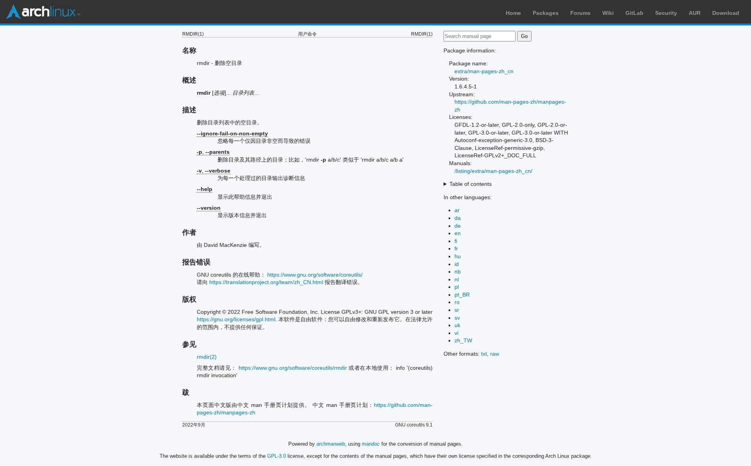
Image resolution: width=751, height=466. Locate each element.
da (458, 218)
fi (456, 241)
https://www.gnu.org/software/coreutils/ (315, 275)
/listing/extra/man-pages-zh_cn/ (493, 171)
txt (484, 354)
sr (457, 310)
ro (457, 302)
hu (458, 256)
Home (513, 13)
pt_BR (462, 294)
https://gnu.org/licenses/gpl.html (236, 319)
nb (458, 271)
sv (457, 318)
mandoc (371, 444)
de (458, 226)
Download (725, 13)
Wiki (608, 13)
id (457, 264)
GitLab (634, 13)
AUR (695, 13)
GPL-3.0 (276, 456)
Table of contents (470, 184)
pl (457, 287)
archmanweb (330, 444)
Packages (546, 13)
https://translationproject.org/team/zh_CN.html (266, 282)
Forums (580, 13)
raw (494, 354)
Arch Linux (43, 12)
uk (457, 325)
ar (457, 210)
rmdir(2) (207, 357)
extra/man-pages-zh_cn (484, 71)
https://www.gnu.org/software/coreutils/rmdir (293, 368)
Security (666, 13)
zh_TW (463, 340)
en (458, 233)
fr (456, 248)
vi (456, 333)
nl (457, 279)
